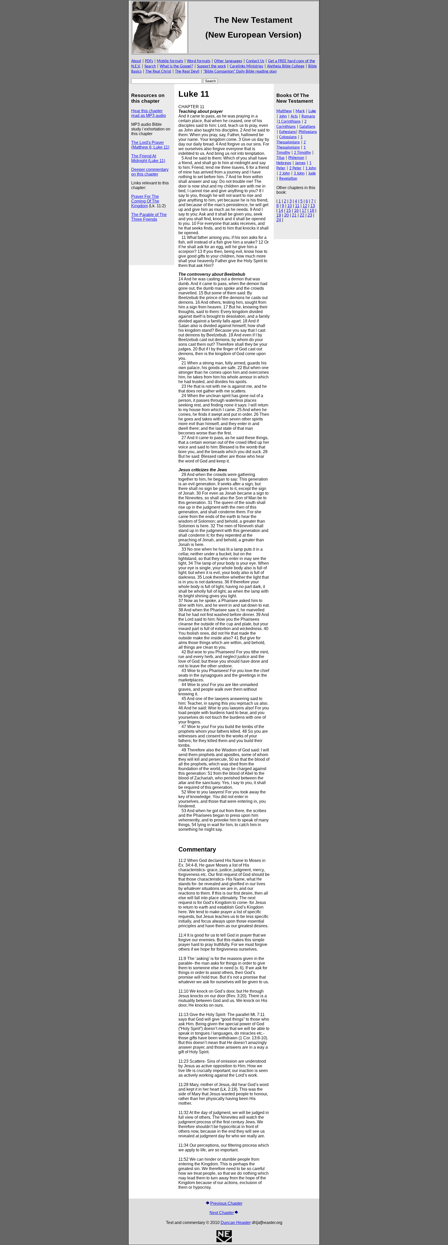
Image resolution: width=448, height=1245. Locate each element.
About (136, 61)
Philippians (308, 132)
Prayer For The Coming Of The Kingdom (145, 201)
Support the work (211, 66)
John (283, 116)
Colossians (288, 137)
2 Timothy (302, 153)
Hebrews (283, 163)
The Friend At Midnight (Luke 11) (148, 158)
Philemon (296, 158)
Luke (312, 111)
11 (297, 206)
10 (289, 206)
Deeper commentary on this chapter (150, 171)
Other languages (228, 61)
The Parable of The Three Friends (149, 217)
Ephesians (287, 132)
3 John (299, 173)
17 (304, 210)
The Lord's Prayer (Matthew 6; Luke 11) (150, 144)
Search (150, 66)
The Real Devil (187, 72)
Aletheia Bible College (285, 66)
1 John (310, 168)
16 (296, 210)
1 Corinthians (289, 122)
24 (278, 220)
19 (278, 215)
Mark (300, 111)
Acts (294, 116)
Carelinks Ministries (246, 66)
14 (280, 210)
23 (309, 215)
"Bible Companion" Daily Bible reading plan (240, 72)
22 (302, 215)
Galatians (307, 127)
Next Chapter (221, 1213)
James (300, 163)
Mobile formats (170, 61)
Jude (312, 173)
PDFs (149, 61)
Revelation (288, 179)
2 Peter (295, 168)
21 (294, 215)
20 (286, 215)
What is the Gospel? (176, 66)
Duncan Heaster (236, 1222)
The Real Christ (158, 72)
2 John (284, 173)
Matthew (284, 111)
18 (312, 210)
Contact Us (255, 61)
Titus (280, 158)
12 (305, 206)
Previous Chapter (226, 1203)
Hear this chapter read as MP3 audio (148, 113)
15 (288, 210)
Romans (308, 116)
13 (312, 206)
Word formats (198, 61)
